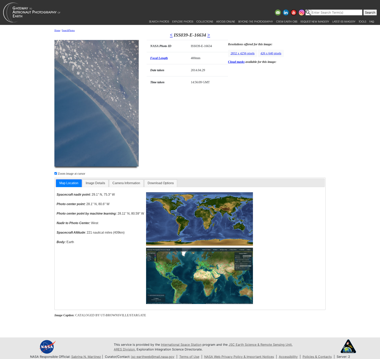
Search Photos (159, 21)
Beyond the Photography (255, 21)
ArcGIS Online (225, 21)
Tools (362, 21)
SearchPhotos (68, 30)
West (77, 223)
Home (57, 30)
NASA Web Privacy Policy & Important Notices (239, 357)
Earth (65, 242)
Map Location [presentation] (68, 183)
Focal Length (159, 58)
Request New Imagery (314, 21)
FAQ (371, 21)
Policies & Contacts (317, 357)
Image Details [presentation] (95, 183)
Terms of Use (189, 357)
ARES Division (124, 349)
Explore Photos (182, 21)
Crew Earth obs (286, 21)
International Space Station (181, 345)
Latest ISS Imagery (343, 21)
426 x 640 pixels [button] (270, 53)
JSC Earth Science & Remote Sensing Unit (260, 345)
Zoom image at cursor (71, 173)
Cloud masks (236, 61)
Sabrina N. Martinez (86, 357)
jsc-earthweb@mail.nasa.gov (152, 357)
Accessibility (288, 357)
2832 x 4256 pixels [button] (243, 53)
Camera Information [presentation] (126, 183)
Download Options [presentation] (161, 183)
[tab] (69, 183)
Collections (204, 21)
